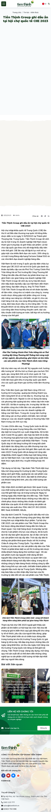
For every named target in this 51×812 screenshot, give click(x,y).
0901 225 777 (9, 802)
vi (45, 4)
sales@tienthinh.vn (11, 806)
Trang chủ (16, 12)
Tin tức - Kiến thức (31, 12)
